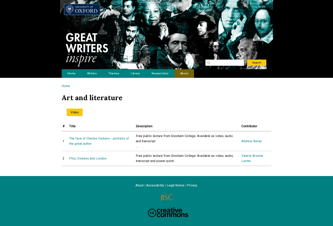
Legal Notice (175, 185)
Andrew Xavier (251, 141)
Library (135, 73)
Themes (113, 73)
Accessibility (155, 185)
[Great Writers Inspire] (82, 9)
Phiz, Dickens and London (87, 158)
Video (75, 112)
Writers (92, 73)
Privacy (192, 185)
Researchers (160, 73)
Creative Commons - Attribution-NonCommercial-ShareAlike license (168, 212)
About (184, 73)
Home (71, 73)
